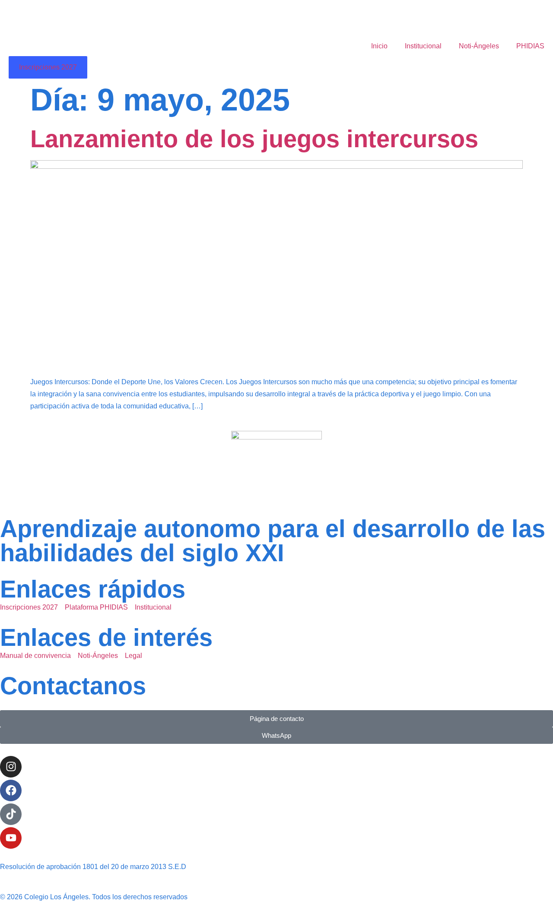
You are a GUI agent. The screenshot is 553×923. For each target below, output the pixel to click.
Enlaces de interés (106, 637)
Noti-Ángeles (479, 46)
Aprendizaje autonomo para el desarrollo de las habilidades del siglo (272, 540)
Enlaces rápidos (92, 589)
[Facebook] (11, 790)
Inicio (379, 46)
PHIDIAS (530, 46)
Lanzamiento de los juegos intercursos (254, 138)
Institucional (423, 46)
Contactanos (73, 685)
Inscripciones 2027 (48, 67)
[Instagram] (11, 767)
